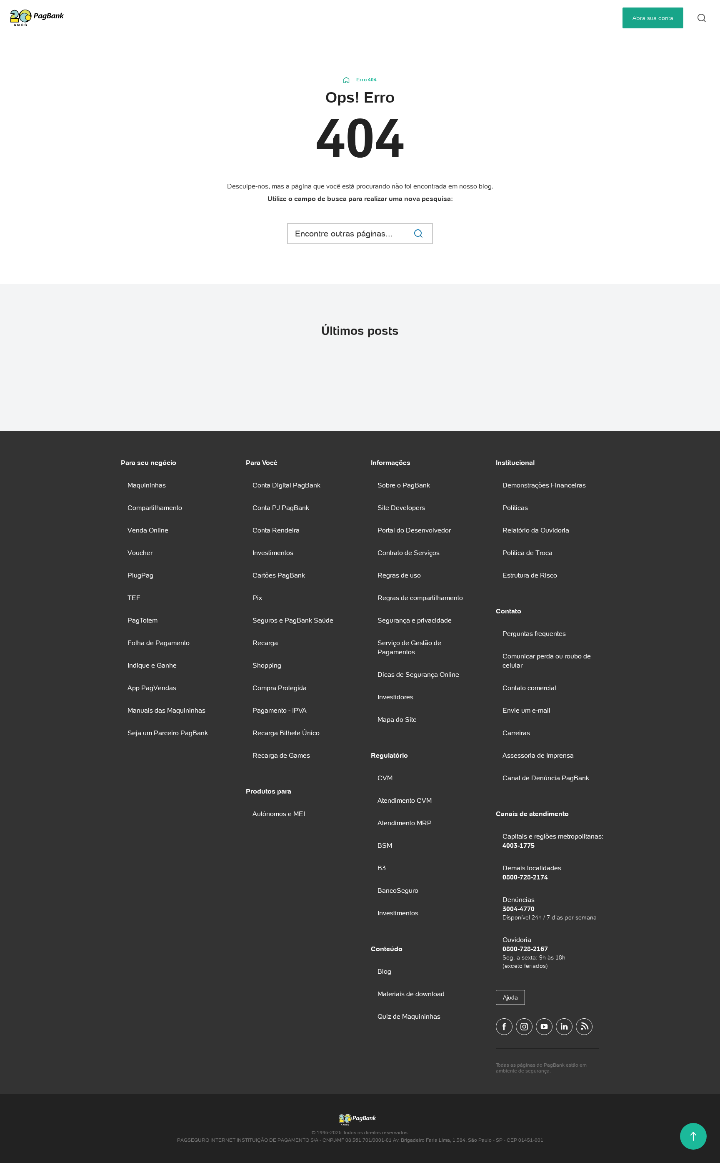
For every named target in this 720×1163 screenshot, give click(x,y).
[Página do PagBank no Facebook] (504, 1027)
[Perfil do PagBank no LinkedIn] (564, 1027)
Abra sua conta (652, 18)
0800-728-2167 (525, 948)
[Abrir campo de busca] (701, 18)
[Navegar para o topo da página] (693, 1136)
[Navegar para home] (346, 79)
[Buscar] (418, 233)
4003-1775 (518, 845)
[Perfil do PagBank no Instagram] (524, 1027)
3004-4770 (518, 908)
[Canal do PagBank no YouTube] (544, 1027)
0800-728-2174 (525, 877)
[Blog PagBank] (584, 1027)
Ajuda (510, 997)
